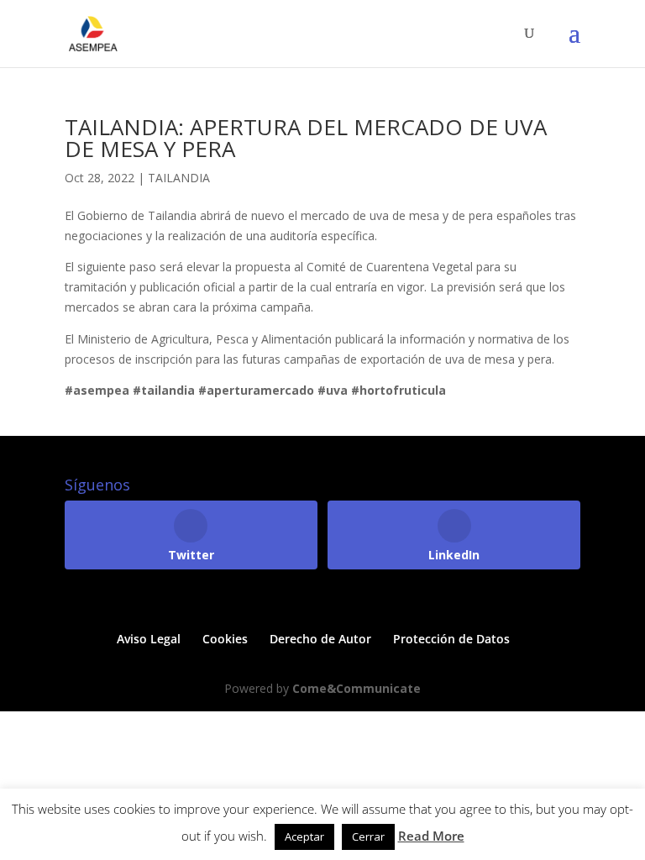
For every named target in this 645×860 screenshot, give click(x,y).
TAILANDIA (179, 178)
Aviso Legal (149, 639)
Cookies (225, 639)
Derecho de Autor (320, 639)
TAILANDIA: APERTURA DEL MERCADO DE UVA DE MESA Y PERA (306, 138)
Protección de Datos (451, 639)
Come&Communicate (356, 688)
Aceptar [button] (304, 836)
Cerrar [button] (368, 836)
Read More (431, 835)
